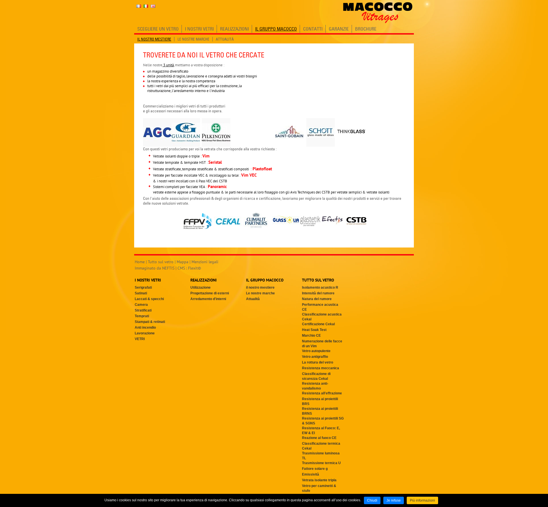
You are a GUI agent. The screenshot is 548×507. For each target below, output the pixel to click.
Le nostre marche (260, 293)
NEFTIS (168, 268)
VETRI (140, 339)
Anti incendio (145, 328)
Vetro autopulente (316, 351)
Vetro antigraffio (315, 357)
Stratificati (143, 310)
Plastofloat (262, 168)
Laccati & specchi (149, 299)
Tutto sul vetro (161, 261)
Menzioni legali (205, 261)
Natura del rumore (317, 299)
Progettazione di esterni (209, 293)
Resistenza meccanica (320, 368)
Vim (205, 156)
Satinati (141, 293)
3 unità (168, 65)
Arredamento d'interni (208, 299)
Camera (141, 305)
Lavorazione (145, 333)
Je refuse (393, 500)
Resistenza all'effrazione (322, 393)
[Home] (377, 12)
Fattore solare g (315, 469)
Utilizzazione (200, 288)
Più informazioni (422, 500)
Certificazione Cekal (318, 324)
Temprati (142, 316)
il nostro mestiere (260, 288)
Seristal (215, 162)
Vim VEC (249, 175)
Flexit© (194, 268)
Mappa (182, 261)
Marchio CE (311, 336)
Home (140, 261)
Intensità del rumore (318, 293)
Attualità (253, 299)
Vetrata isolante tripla (319, 480)
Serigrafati (143, 288)
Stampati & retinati (150, 322)
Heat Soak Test (314, 330)
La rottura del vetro (317, 362)
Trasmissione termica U (321, 463)
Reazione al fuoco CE (319, 438)
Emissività (310, 474)
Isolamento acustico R (320, 288)
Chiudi (372, 500)
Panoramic (217, 186)
